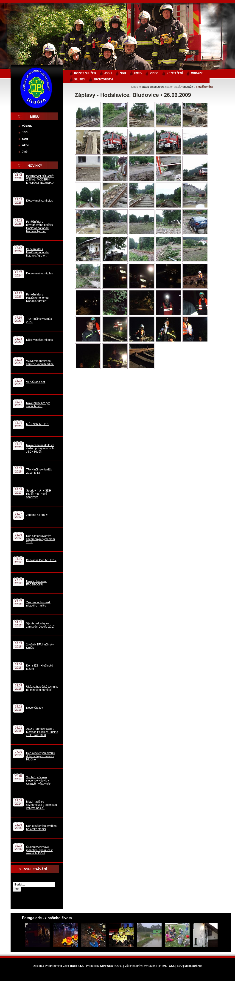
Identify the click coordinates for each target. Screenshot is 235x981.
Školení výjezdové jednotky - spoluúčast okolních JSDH (39, 850)
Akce (25, 145)
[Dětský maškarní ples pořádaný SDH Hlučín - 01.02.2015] (64, 935)
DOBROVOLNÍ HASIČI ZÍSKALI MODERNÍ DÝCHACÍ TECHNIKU (40, 179)
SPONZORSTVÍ (103, 79)
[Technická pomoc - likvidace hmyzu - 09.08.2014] (204, 935)
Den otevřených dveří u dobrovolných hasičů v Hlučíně (40, 756)
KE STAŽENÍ (175, 73)
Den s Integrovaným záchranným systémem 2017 (40, 539)
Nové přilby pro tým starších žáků (38, 405)
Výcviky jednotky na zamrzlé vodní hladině (40, 362)
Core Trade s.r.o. (73, 965)
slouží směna (204, 86)
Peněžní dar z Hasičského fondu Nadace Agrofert (37, 252)
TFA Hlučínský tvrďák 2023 (39, 320)
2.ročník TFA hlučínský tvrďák (40, 646)
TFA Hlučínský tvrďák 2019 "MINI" (39, 471)
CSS (172, 965)
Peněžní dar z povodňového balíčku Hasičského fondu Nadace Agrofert (39, 226)
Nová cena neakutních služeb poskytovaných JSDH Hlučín (40, 448)
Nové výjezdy (34, 707)
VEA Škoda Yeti (35, 382)
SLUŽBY (79, 79)
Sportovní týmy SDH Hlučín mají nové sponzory (38, 494)
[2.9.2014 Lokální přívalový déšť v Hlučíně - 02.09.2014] (148, 935)
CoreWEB (106, 965)
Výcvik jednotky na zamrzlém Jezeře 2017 (40, 625)
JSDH (26, 132)
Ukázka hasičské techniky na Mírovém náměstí (42, 688)
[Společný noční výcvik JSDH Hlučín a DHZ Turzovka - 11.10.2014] (92, 935)
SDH (25, 138)
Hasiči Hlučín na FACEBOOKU (36, 583)
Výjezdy (27, 126)
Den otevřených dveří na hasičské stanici (41, 827)
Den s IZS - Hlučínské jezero (39, 667)
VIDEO (154, 73)
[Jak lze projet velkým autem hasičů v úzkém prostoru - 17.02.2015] (36, 935)
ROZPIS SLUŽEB (85, 73)
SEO (179, 965)
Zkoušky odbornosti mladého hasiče (38, 604)
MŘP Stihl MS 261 (37, 424)
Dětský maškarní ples (39, 200)
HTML (163, 965)
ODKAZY (197, 73)
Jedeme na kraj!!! (37, 514)
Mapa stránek (193, 965)
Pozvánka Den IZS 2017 (41, 560)
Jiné (25, 151)
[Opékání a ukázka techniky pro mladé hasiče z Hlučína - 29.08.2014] (176, 935)
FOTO (138, 73)
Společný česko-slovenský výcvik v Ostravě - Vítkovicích (38, 780)
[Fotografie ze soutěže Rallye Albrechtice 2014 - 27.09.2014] (120, 935)
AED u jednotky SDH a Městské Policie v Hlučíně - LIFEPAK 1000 (42, 732)
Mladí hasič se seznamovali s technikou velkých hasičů (41, 805)
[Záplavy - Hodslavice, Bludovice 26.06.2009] (88, 127)
